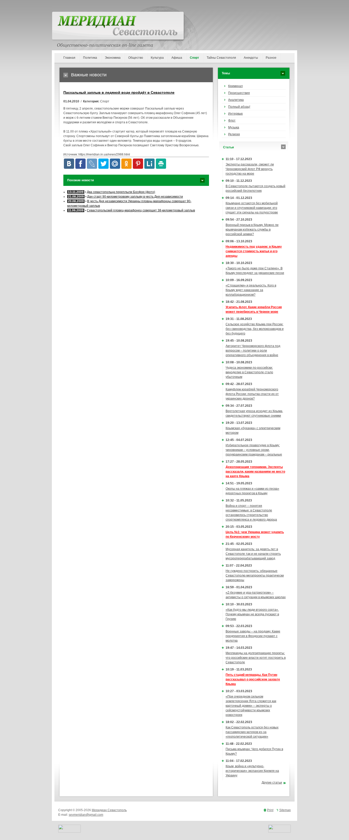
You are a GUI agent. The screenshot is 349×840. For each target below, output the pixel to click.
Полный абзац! (239, 107)
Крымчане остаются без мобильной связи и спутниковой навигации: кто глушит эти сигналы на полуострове (252, 207)
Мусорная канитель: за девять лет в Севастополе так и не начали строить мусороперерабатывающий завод (253, 553)
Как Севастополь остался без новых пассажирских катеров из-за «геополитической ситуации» (252, 732)
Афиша (176, 57)
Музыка (233, 127)
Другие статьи (272, 782)
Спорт (194, 57)
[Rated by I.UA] (69, 831)
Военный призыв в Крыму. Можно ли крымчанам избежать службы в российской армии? (252, 229)
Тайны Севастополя (221, 57)
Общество (135, 57)
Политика (90, 57)
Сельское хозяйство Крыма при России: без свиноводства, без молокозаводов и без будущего (255, 328)
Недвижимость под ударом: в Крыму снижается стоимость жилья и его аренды (254, 251)
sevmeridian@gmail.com (86, 815)
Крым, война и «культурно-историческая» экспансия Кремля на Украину (252, 770)
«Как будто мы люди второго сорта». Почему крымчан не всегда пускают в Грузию (252, 614)
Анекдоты (251, 57)
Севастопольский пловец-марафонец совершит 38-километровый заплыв (141, 210)
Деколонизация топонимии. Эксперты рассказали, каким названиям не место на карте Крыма (255, 471)
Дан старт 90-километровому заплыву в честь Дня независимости (135, 196)
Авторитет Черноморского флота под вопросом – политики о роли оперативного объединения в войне (253, 350)
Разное (271, 57)
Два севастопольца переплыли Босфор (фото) (121, 192)
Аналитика (236, 100)
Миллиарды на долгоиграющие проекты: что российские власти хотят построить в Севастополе (256, 657)
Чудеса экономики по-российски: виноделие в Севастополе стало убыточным (249, 372)
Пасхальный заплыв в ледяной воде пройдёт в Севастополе (119, 92)
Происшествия (239, 93)
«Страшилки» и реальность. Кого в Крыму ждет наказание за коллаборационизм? (251, 290)
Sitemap (285, 810)
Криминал (235, 86)
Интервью (235, 113)
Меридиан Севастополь (109, 810)
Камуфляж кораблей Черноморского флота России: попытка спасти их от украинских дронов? (252, 394)
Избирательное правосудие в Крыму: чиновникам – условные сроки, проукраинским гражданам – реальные (254, 449)
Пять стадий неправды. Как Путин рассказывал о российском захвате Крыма (253, 679)
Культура (157, 57)
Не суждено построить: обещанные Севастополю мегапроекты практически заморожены (255, 575)
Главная (69, 57)
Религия (234, 134)
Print (270, 810)
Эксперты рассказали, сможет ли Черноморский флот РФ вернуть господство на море (250, 169)
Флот (232, 120)
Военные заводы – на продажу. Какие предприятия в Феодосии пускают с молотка (253, 636)
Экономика (113, 57)
